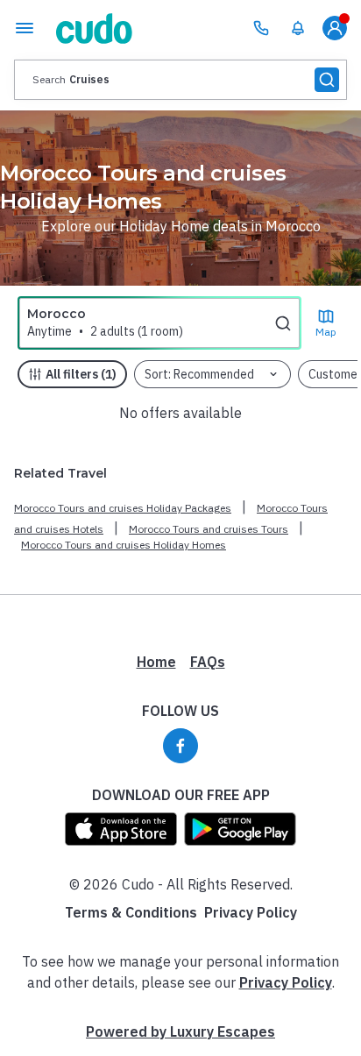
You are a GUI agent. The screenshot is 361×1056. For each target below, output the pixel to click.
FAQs (207, 661)
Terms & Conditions (131, 912)
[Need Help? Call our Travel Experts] (261, 28)
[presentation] (180, 79)
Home (156, 661)
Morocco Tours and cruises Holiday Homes (123, 544)
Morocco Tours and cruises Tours (208, 528)
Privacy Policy (250, 912)
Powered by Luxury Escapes (180, 1031)
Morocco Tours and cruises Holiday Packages (122, 507)
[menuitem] (297, 28)
